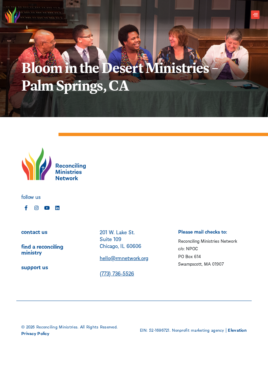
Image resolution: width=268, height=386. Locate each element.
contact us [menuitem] (34, 231)
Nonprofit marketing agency (198, 329)
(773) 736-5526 (117, 273)
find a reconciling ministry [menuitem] (42, 249)
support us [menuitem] (34, 267)
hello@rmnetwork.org (124, 257)
